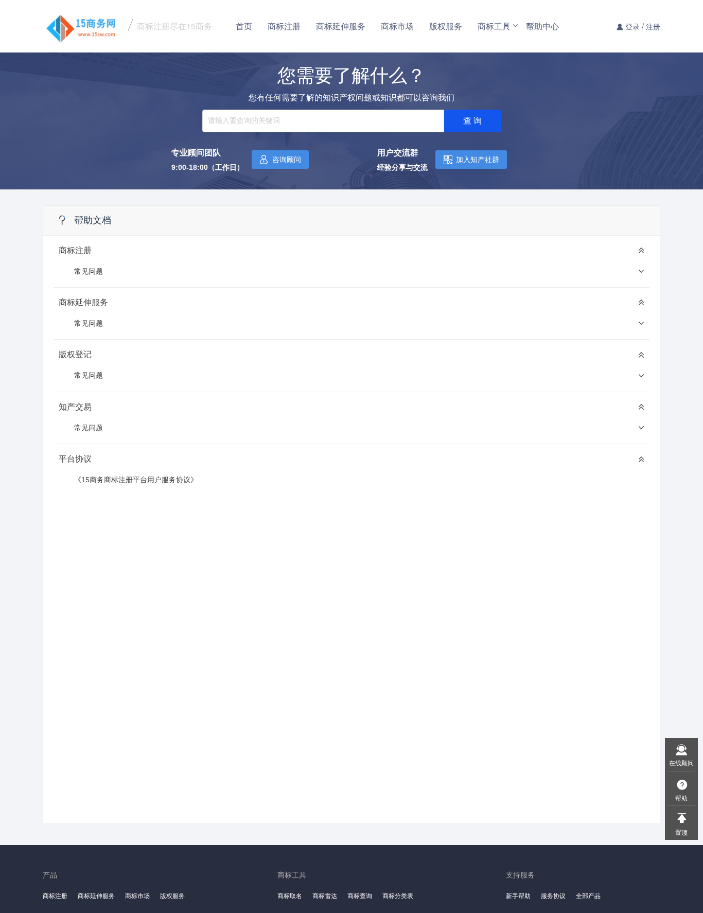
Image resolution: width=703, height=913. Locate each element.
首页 (244, 26)
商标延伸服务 (340, 26)
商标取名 (289, 895)
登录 (632, 26)
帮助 (681, 797)
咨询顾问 (286, 159)
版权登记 (75, 354)
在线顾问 (681, 762)
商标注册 (284, 26)
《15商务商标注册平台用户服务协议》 (136, 480)
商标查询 (359, 895)
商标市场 (397, 26)
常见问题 (88, 271)
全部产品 (588, 895)
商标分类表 (397, 895)
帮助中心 (542, 26)
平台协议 (75, 458)
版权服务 (445, 26)
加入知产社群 (477, 159)
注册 (653, 26)
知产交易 (75, 406)
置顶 (681, 832)
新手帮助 (518, 895)
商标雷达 (324, 895)
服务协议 (553, 895)
